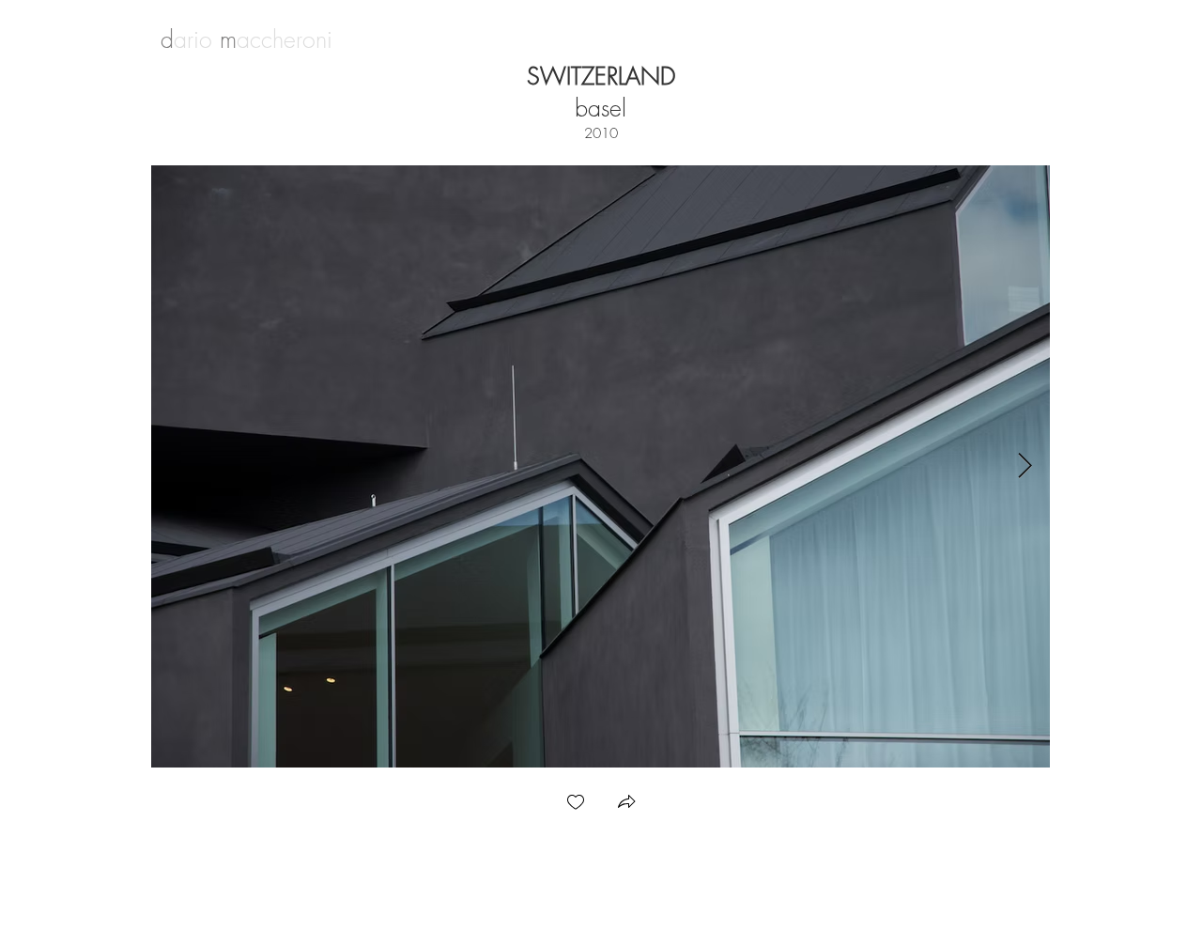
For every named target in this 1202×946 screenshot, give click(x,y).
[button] (626, 803)
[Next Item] (1025, 466)
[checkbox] (575, 803)
